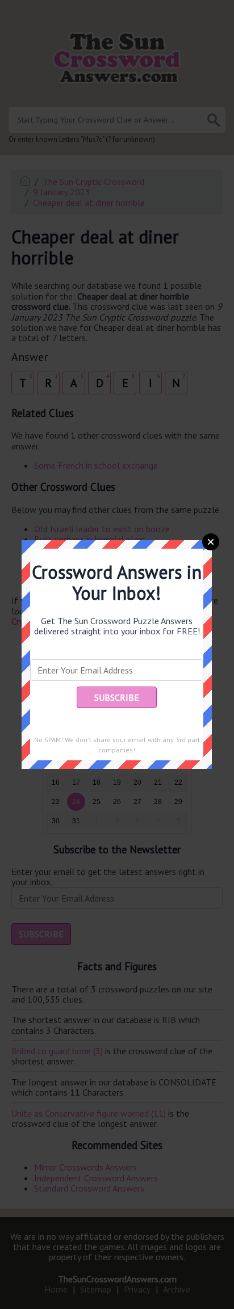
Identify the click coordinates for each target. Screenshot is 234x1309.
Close (210, 541)
